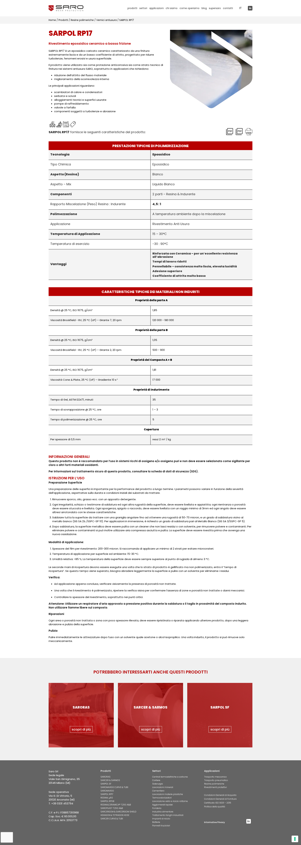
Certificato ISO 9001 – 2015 (217, 802)
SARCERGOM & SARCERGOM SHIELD (118, 811)
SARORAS (105, 776)
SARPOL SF (106, 783)
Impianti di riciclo (161, 818)
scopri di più (81, 729)
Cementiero (158, 790)
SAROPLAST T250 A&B (112, 808)
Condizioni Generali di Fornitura (220, 798)
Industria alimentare (162, 811)
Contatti (228, 8)
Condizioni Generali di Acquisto (220, 795)
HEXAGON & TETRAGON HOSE (115, 815)
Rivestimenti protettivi (215, 787)
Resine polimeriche (214, 783)
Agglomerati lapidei (162, 804)
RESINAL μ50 (107, 797)
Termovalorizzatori (162, 797)
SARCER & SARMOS (110, 780)
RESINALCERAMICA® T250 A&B (116, 804)
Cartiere (156, 780)
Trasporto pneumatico (216, 780)
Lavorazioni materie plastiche (167, 794)
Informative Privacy (214, 822)
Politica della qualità (214, 806)
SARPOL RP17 (107, 794)
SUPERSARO (215, 8)
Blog (204, 8)
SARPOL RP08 (107, 801)
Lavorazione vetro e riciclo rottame (170, 801)
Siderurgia (157, 783)
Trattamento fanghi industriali (167, 815)
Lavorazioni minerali (162, 787)
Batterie (156, 822)
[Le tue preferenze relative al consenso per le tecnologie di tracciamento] (295, 839)
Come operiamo (189, 8)
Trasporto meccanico (215, 776)
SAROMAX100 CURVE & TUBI (114, 787)
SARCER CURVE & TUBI (112, 818)
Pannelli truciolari (161, 825)
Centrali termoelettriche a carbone (170, 776)
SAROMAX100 (107, 790)
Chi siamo (171, 8)
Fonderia (156, 808)
